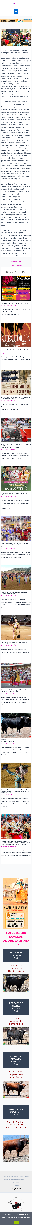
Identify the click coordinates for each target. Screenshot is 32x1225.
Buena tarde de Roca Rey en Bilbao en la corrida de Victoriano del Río (13, 690)
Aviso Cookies (16, 1182)
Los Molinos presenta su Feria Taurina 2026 (14, 303)
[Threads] (15, 1189)
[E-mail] (20, 1189)
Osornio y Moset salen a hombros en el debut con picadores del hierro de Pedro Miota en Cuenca (15, 545)
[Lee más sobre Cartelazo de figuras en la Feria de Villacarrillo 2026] (16, 478)
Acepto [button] (16, 1222)
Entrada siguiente (16, 265)
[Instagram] (17, 1189)
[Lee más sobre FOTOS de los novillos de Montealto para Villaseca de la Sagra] (16, 725)
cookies (24, 1219)
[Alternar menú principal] (16, 11)
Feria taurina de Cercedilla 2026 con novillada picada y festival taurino (15, 350)
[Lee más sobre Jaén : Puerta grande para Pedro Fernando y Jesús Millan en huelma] (16, 577)
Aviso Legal (16, 1185)
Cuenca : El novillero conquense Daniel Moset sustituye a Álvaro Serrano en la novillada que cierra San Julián (15, 791)
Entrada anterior (16, 261)
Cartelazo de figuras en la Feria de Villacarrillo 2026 (15, 494)
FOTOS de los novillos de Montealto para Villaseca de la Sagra (13, 740)
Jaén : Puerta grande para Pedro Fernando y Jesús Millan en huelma (14, 593)
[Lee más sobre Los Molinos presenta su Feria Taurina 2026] (16, 289)
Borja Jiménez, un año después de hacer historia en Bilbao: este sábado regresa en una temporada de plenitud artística (16, 446)
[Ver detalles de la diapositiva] (16, 983)
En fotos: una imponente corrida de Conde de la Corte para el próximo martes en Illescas (15, 397)
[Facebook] (12, 1189)
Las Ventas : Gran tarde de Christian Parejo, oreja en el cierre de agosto (14, 643)
